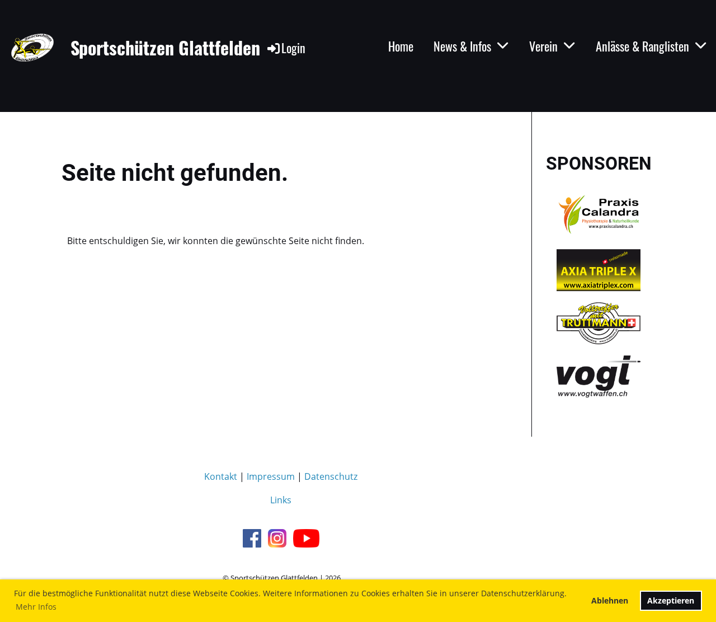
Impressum (271, 476)
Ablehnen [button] (609, 600)
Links (280, 500)
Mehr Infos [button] (36, 606)
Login (293, 48)
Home (400, 46)
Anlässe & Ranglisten (642, 46)
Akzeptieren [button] (670, 600)
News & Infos (462, 46)
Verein (543, 46)
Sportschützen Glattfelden (165, 47)
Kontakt (220, 476)
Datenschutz (330, 476)
